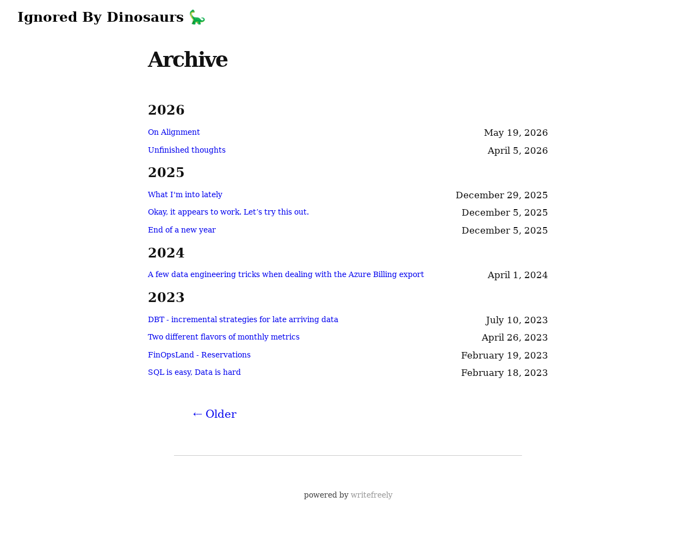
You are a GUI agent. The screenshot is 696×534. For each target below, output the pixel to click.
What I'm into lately (185, 194)
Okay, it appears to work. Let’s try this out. (228, 212)
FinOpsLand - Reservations (199, 354)
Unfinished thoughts (187, 150)
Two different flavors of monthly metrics (224, 336)
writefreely (372, 495)
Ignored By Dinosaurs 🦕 (111, 17)
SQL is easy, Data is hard (194, 372)
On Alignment (174, 132)
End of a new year (182, 229)
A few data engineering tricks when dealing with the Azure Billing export (286, 274)
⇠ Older (215, 413)
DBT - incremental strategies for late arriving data (243, 319)
